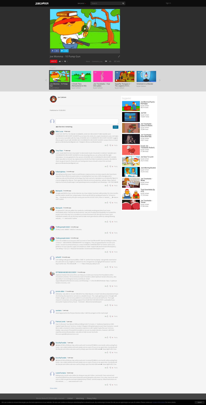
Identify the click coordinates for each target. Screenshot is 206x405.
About (88, 61)
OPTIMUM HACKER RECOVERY (66, 272)
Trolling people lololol (63, 227)
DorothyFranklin (61, 343)
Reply (115, 145)
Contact (70, 398)
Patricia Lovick (60, 321)
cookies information (158, 402)
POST (115, 127)
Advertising (80, 398)
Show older (53, 388)
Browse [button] (81, 3)
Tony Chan (59, 150)
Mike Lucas (59, 131)
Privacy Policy (91, 398)
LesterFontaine (61, 373)
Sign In (168, 3)
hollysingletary (60, 172)
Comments (97, 61)
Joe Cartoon (62, 97)
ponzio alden (60, 291)
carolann (59, 310)
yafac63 (58, 257)
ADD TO (53, 61)
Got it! (199, 402)
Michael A (59, 191)
